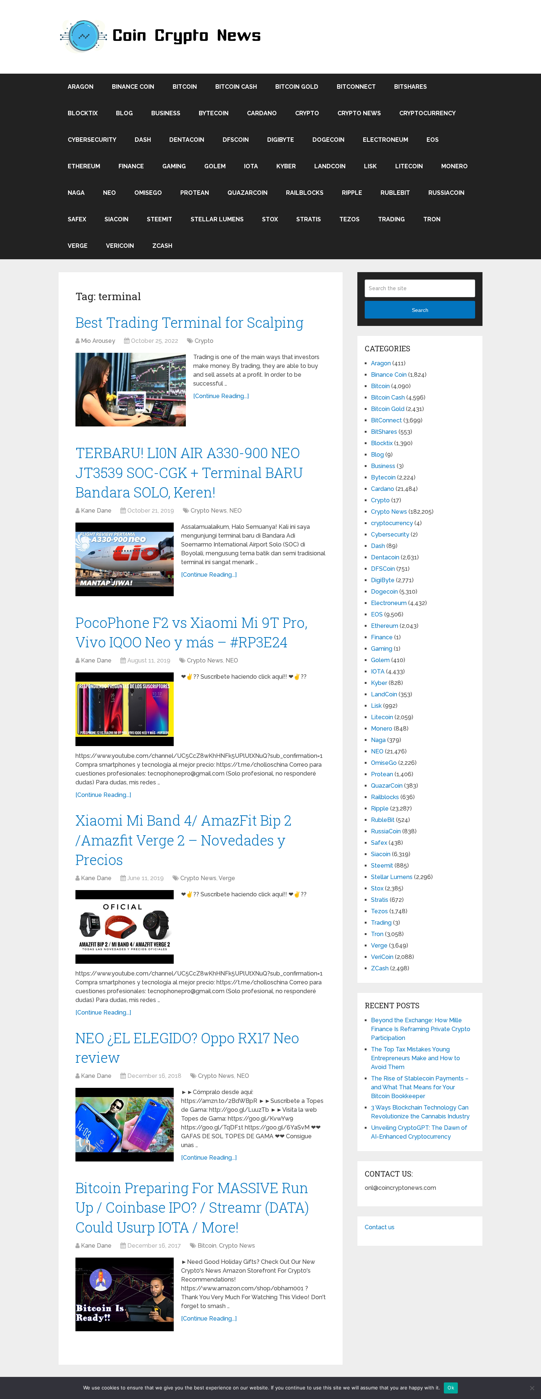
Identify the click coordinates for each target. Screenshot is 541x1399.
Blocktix (83, 113)
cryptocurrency (427, 113)
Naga (76, 192)
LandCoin (330, 166)
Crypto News (359, 113)
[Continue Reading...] (221, 396)
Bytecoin (214, 113)
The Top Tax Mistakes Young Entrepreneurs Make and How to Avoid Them (415, 1058)
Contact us (380, 1227)
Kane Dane (96, 510)
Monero (454, 166)
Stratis (308, 219)
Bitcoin (185, 86)
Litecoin (409, 166)
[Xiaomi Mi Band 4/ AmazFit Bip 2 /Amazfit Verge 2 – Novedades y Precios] (124, 927)
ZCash (162, 245)
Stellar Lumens (217, 219)
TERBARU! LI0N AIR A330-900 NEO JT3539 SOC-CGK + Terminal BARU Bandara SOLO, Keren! (189, 472)
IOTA (251, 166)
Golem (215, 166)
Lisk (370, 166)
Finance (131, 166)
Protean (194, 192)
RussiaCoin (446, 192)
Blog (124, 113)
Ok (451, 1388)
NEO (109, 192)
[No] (531, 1388)
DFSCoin (236, 139)
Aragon (80, 86)
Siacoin (116, 219)
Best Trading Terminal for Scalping (189, 322)
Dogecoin (328, 139)
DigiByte (280, 139)
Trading (391, 219)
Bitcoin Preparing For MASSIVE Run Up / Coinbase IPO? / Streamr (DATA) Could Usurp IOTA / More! (192, 1207)
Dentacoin (186, 139)
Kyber (286, 166)
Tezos (349, 219)
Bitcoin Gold (296, 86)
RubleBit (395, 192)
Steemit (159, 219)
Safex (77, 219)
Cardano (262, 113)
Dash (143, 139)
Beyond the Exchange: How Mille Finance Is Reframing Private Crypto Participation (420, 1029)
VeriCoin (120, 245)
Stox (270, 219)
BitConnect (356, 86)
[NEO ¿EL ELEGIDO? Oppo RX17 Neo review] (124, 1124)
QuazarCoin (247, 192)
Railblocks (304, 192)
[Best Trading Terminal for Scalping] (130, 389)
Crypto (307, 113)
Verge (78, 245)
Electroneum (385, 139)
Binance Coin (133, 86)
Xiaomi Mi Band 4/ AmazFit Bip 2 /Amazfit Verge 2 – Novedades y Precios (183, 839)
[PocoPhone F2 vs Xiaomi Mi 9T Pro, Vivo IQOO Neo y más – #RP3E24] (124, 709)
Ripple (352, 192)
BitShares (410, 86)
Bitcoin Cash (236, 86)
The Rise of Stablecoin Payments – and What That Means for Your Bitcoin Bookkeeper (419, 1087)
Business (165, 113)
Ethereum (84, 166)
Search (420, 310)
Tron (432, 219)
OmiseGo (148, 192)
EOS (433, 139)
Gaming (174, 166)
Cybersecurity (92, 139)
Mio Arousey (98, 340)
